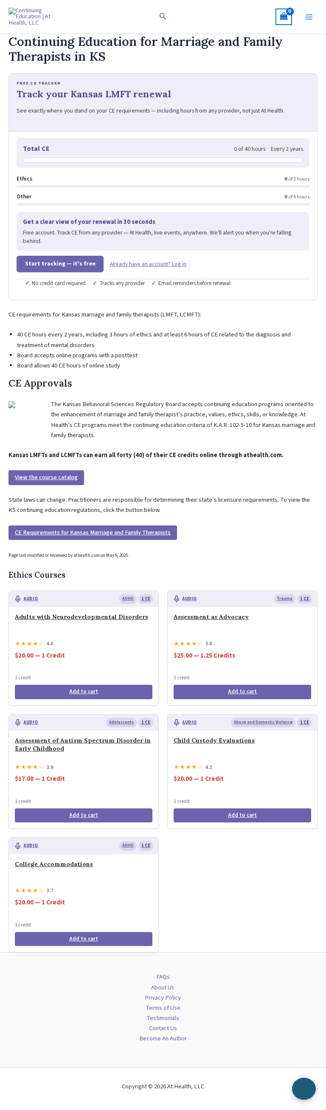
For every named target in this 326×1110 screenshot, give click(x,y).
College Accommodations (54, 864)
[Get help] (304, 1089)
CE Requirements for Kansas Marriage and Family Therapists (93, 532)
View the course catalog (46, 477)
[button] (163, 17)
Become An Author (163, 1038)
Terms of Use (163, 1007)
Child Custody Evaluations (214, 740)
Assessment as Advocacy (211, 617)
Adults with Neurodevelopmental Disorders (81, 617)
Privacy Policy (163, 997)
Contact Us (163, 1028)
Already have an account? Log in (148, 264)
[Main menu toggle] (309, 16)
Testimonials (162, 1018)
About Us (162, 987)
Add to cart (83, 691)
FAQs (163, 976)
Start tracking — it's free (60, 264)
